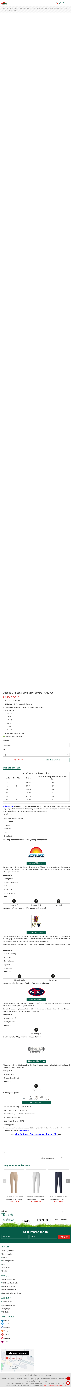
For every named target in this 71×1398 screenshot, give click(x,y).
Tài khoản (5, 1312)
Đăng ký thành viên (8, 1305)
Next (68, 1181)
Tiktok (6, 1342)
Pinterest (7, 1338)
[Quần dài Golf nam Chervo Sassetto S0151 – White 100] (36, 1182)
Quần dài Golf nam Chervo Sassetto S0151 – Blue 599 (58, 1198)
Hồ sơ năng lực (7, 1254)
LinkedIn (6, 1320)
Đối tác (4, 1257)
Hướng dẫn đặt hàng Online (11, 1293)
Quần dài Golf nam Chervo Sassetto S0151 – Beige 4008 (14, 1198)
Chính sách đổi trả (8, 1280)
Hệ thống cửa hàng (53, 760)
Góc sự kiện (6, 1268)
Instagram (7, 1331)
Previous (4, 1181)
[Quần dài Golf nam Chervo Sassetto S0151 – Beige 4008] (13, 1182)
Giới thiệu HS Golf (8, 1251)
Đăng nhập (6, 1309)
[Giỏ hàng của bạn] (56, 3)
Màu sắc (6, 740)
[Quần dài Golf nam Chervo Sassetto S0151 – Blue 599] (58, 1182)
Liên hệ (4, 1271)
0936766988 (68, 1383)
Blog (3, 1264)
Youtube (6, 1334)
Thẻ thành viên (7, 1302)
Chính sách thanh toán (10, 1283)
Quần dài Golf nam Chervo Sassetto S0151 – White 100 (36, 1198)
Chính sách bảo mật (9, 1290)
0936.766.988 (24, 1130)
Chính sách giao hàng (9, 1286)
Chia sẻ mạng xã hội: (47, 1158)
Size (4, 750)
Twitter (6, 1323)
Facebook (7, 1327)
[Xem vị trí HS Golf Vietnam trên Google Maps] (17, 1360)
